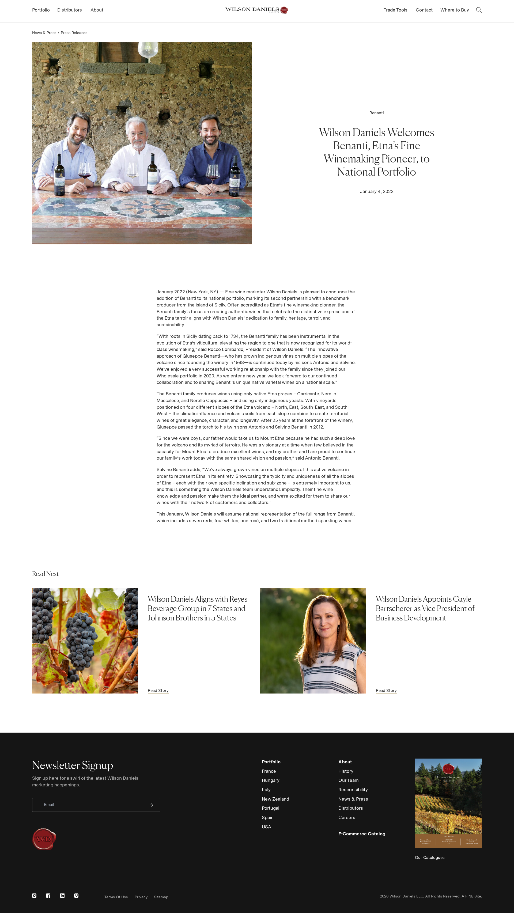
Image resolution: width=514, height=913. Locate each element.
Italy (266, 789)
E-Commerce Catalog (362, 833)
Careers (346, 817)
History (345, 771)
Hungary (270, 780)
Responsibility (353, 789)
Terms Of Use (116, 897)
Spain (268, 817)
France (269, 771)
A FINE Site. (472, 896)
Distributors (350, 808)
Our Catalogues (430, 857)
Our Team (348, 780)
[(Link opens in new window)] (34, 895)
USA (266, 826)
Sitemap (161, 897)
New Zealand (275, 799)
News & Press (44, 33)
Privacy (141, 897)
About (345, 761)
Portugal (270, 808)
